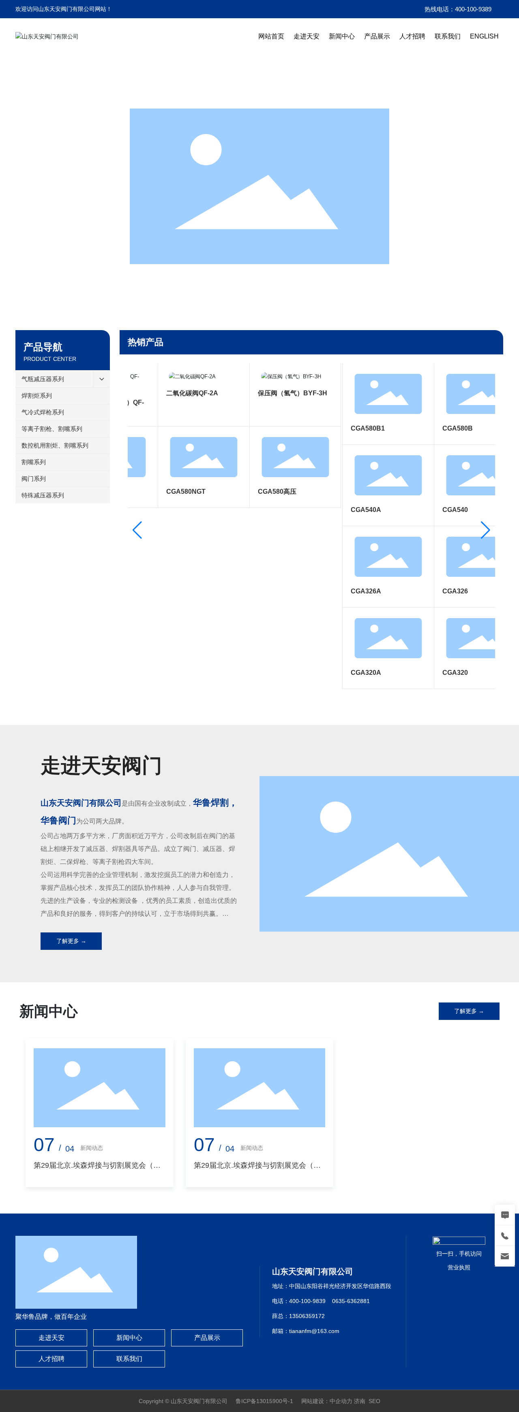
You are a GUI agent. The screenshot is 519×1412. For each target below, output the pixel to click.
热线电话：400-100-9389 (458, 9)
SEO (374, 1401)
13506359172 (307, 1316)
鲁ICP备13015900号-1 (264, 1401)
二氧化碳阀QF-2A (181, 393)
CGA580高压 (266, 491)
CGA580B (446, 428)
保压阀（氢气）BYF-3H (281, 393)
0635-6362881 (351, 1301)
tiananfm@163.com (314, 1331)
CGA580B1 (356, 428)
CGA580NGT (174, 491)
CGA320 (444, 672)
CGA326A (354, 591)
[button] (242, 308)
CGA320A (354, 672)
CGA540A (354, 509)
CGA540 (444, 509)
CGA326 (444, 591)
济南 (359, 1401)
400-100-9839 (307, 1301)
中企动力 (341, 1401)
